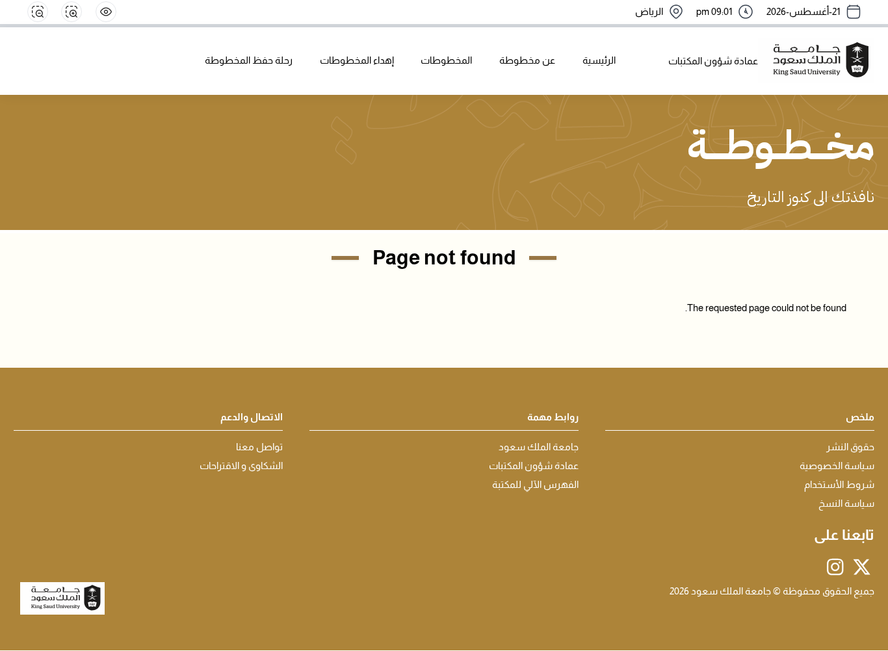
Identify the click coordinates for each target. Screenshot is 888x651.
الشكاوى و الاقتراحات (241, 466)
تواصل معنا (259, 447)
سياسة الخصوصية (837, 466)
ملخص (860, 417)
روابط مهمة (553, 417)
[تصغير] (37, 11)
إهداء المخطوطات (357, 60)
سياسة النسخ (846, 503)
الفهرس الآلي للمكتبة (535, 484)
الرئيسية (599, 60)
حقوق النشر (850, 447)
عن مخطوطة (527, 60)
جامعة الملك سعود (539, 447)
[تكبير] (71, 11)
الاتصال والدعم (251, 417)
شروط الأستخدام (839, 484)
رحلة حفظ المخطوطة (249, 60)
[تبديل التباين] (106, 11)
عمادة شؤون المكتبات (534, 466)
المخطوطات (446, 60)
